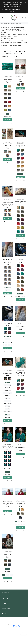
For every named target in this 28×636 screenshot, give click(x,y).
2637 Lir (23, 296)
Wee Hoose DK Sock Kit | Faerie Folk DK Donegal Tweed (20, 374)
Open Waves (7, 339)
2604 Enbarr (7, 571)
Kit (7, 201)
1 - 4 (4, 574)
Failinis (9, 468)
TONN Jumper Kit (7, 323)
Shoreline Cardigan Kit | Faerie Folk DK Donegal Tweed (20, 503)
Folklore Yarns (8, 75)
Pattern (20, 323)
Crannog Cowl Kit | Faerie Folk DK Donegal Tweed (7, 145)
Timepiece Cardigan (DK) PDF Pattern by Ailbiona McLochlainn (20, 447)
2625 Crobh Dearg (7, 411)
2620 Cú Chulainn (7, 403)
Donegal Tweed (8, 76)
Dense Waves (7, 336)
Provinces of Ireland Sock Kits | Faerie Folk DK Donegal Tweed (7, 204)
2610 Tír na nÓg (7, 385)
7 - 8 (11, 574)
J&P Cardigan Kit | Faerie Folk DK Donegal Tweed (7, 554)
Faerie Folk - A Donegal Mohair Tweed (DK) (8, 79)
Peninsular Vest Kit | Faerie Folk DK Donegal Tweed (8, 261)
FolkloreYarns (7, 142)
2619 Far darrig (7, 400)
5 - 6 (7, 574)
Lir (5, 468)
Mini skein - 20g (7, 116)
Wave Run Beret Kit (20, 145)
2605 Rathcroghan (7, 393)
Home (2, 23)
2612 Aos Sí (7, 387)
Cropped (7, 471)
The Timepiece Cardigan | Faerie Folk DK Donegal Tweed (7, 446)
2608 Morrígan (7, 390)
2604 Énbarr (7, 287)
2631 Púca (17, 296)
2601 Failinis (20, 174)
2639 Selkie (7, 395)
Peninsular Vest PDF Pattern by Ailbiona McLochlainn (20, 326)
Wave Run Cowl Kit (7, 373)
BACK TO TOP (14, 632)
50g (7, 114)
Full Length (7, 474)
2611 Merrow (7, 290)
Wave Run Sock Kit (20, 260)
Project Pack (20, 143)
